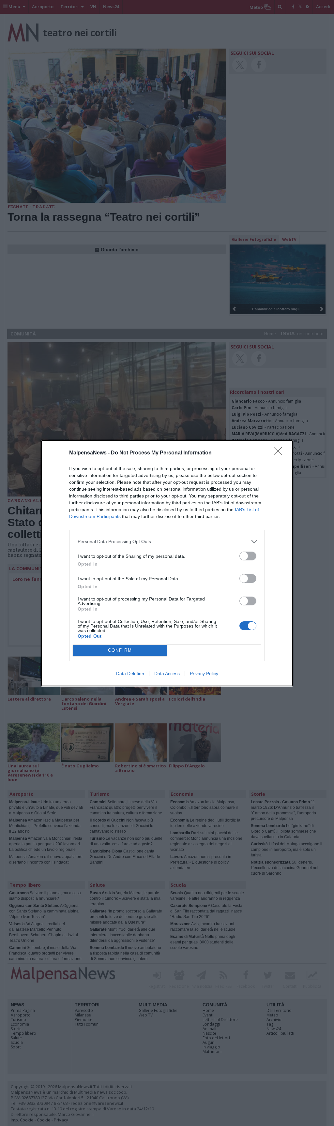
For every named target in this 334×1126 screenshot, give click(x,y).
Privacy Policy (204, 673)
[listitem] (167, 541)
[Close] (280, 453)
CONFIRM (120, 650)
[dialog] (167, 563)
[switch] (247, 556)
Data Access (167, 673)
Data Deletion (130, 673)
